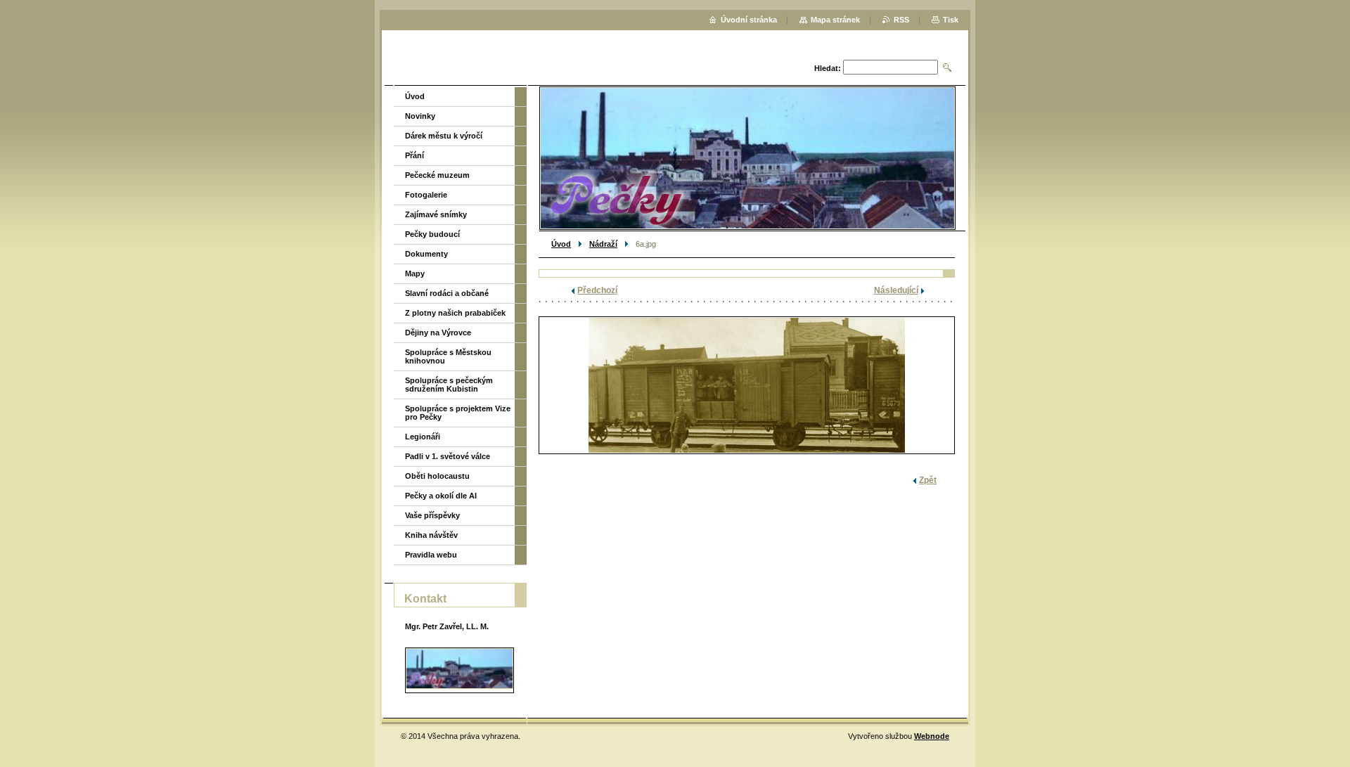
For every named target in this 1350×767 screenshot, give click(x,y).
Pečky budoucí (432, 234)
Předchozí (597, 290)
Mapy (415, 273)
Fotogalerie (426, 195)
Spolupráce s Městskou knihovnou (448, 356)
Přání (414, 155)
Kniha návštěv (431, 535)
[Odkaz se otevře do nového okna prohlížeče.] (747, 385)
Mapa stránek (835, 19)
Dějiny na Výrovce (438, 332)
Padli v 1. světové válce (447, 456)
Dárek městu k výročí (443, 135)
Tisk (950, 19)
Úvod (561, 244)
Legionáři (422, 436)
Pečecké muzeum (437, 175)
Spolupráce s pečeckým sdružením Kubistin (449, 384)
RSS (901, 19)
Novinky (420, 116)
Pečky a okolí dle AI (441, 495)
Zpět (928, 480)
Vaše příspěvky (432, 515)
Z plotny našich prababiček (455, 313)
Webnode (931, 736)
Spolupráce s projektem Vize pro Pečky (457, 412)
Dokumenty (426, 254)
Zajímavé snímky (436, 214)
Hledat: (827, 68)
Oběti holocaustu (437, 476)
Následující (896, 290)
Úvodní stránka (749, 19)
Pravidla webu (431, 554)
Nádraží (603, 244)
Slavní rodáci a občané (447, 293)
